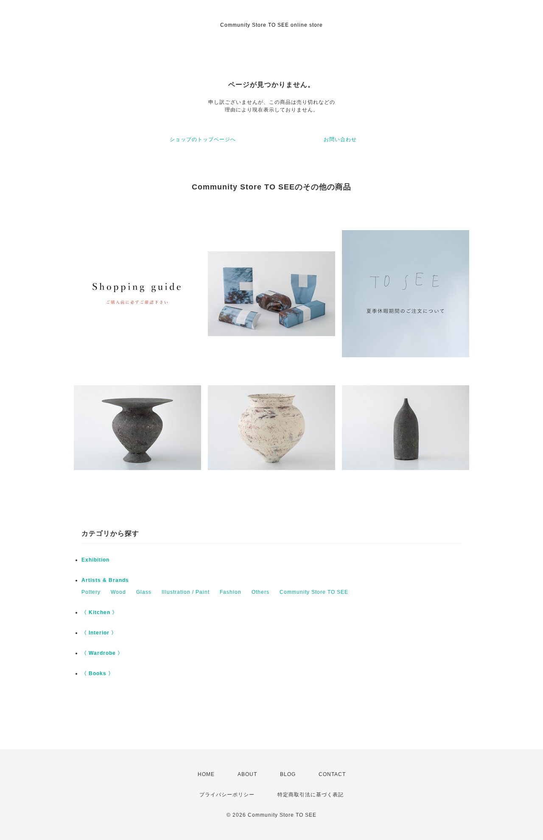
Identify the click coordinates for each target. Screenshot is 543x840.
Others (260, 592)
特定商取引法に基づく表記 (310, 795)
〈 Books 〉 (97, 673)
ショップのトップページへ (203, 139)
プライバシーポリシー (227, 795)
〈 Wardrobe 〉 (102, 653)
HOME (206, 774)
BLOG (288, 774)
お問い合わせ (340, 139)
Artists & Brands (105, 580)
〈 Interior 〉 (99, 633)
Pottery (91, 592)
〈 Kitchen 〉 (99, 612)
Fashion (230, 592)
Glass (143, 592)
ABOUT (247, 774)
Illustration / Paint (186, 592)
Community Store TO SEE (314, 592)
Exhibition (95, 560)
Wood (118, 592)
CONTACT (332, 774)
